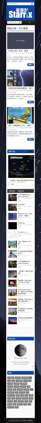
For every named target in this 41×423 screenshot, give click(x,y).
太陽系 (9, 389)
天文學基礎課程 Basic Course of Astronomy (24, 195)
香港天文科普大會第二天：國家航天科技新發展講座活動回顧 (25, 291)
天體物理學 (24, 383)
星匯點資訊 (11, 392)
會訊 (18, 395)
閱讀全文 (30, 64)
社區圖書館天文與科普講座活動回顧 (25, 309)
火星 (15, 401)
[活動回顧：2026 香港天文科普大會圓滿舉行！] (12, 302)
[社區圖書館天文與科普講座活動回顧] (12, 311)
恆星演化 (19, 389)
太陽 (28, 386)
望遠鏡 (31, 395)
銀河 (29, 404)
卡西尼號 (18, 377)
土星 (9, 380)
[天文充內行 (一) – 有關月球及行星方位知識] (12, 235)
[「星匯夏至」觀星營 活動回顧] (12, 274)
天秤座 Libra (21, 223)
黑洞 (17, 407)
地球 (13, 380)
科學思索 (21, 401)
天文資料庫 (26, 53)
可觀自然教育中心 (26, 377)
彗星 (14, 389)
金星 (25, 404)
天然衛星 (16, 383)
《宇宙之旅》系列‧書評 (17, 50)
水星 (13, 398)
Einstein (19, 53)
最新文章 (21, 191)
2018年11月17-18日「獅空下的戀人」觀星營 (25, 215)
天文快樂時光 (27, 380)
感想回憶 (26, 389)
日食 (31, 389)
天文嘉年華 (21, 204)
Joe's (33, 366)
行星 (26, 401)
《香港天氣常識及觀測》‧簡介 (20, 88)
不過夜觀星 (11, 377)
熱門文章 (12, 191)
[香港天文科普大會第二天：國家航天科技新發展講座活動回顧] (12, 292)
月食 (26, 395)
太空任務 (10, 386)
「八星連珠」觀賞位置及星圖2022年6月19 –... (22, 180)
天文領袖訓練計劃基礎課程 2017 (25, 252)
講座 (14, 404)
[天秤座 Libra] (12, 225)
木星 (9, 398)
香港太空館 (11, 407)
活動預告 (25, 398)
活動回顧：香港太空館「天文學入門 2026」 (24, 281)
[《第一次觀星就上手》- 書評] (12, 244)
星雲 (27, 392)
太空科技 (23, 386)
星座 (17, 392)
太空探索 (16, 386)
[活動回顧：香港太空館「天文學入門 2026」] (12, 283)
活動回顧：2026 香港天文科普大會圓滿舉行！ (25, 300)
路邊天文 (19, 404)
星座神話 (22, 392)
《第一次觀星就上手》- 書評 (19, 125)
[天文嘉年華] (12, 207)
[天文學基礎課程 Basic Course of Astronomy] (12, 197)
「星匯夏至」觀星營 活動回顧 (25, 272)
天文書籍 (23, 28)
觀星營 (9, 404)
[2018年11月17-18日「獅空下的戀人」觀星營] (12, 216)
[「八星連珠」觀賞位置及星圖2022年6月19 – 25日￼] (22, 177)
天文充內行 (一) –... (23, 232)
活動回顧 (18, 398)
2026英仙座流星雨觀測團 (25, 318)
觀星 (30, 401)
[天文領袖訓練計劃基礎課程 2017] (12, 254)
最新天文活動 (11, 395)
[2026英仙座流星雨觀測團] (12, 320)
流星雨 (31, 398)
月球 (22, 395)
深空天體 (10, 401)
